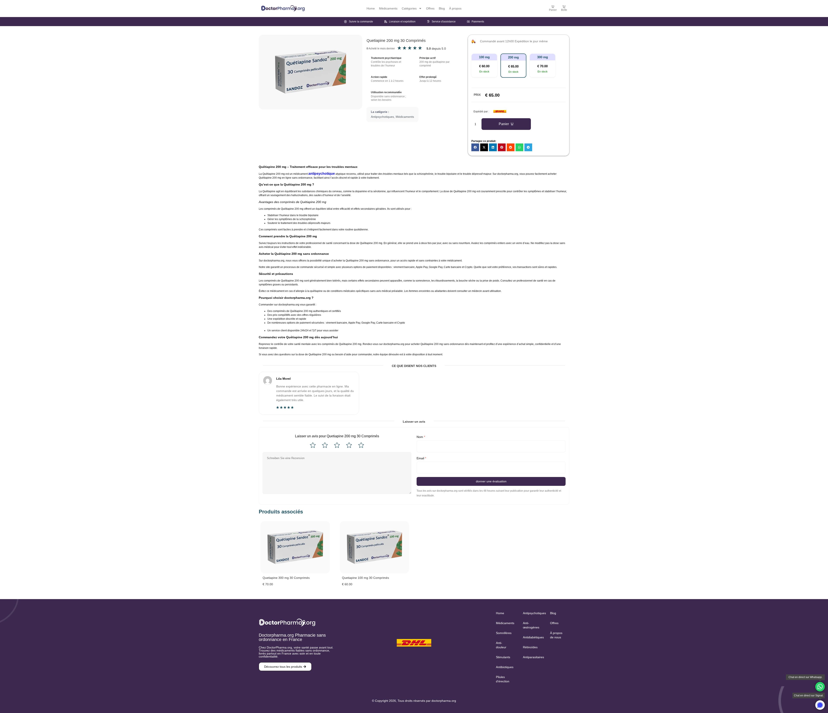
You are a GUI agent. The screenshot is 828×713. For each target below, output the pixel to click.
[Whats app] (820, 687)
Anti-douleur (501, 645)
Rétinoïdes (530, 647)
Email (421, 458)
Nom (421, 437)
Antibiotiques (504, 667)
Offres (430, 8)
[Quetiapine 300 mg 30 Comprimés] (295, 547)
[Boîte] (564, 6)
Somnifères (503, 633)
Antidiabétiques (532, 637)
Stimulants (503, 657)
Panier (553, 9)
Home (371, 8)
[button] (484, 65)
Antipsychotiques (382, 116)
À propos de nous (556, 635)
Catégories (409, 8)
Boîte (564, 9)
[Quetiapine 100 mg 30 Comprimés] (374, 547)
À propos (455, 8)
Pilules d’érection (502, 679)
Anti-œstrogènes (531, 625)
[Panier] (552, 6)
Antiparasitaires (532, 657)
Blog (442, 8)
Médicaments (388, 8)
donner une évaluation (491, 481)
